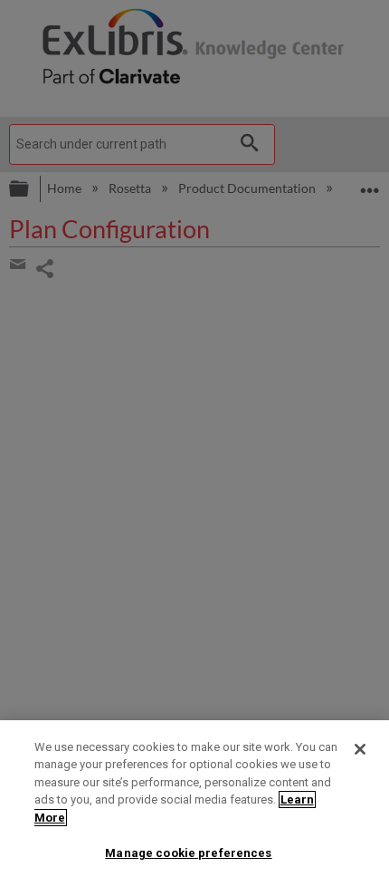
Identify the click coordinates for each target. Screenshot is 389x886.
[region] (194, 803)
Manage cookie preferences (188, 853)
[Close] (360, 749)
